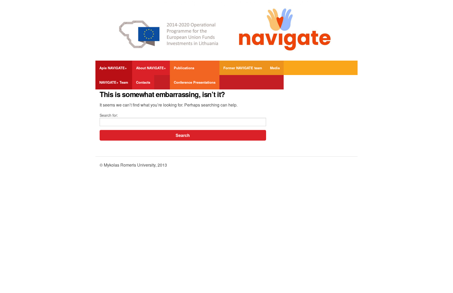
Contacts (143, 82)
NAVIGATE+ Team (113, 82)
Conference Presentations (194, 82)
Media (275, 67)
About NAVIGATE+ (151, 67)
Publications (184, 67)
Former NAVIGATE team (242, 67)
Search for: (109, 115)
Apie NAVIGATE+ (113, 67)
